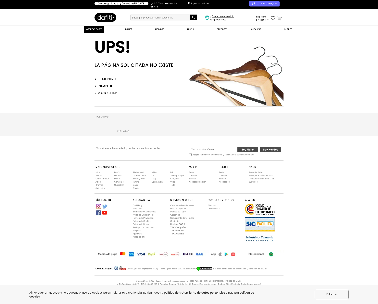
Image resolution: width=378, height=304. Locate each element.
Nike (97, 172)
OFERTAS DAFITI (94, 29)
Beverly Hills (139, 178)
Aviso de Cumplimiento (144, 215)
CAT (154, 175)
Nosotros (137, 208)
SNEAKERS (255, 29)
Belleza (192, 178)
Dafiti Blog (137, 205)
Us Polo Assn (139, 175)
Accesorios (224, 182)
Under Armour (102, 178)
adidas (98, 175)
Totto (172, 185)
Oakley (136, 188)
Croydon (174, 178)
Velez (172, 182)
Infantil (104, 86)
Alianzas (212, 205)
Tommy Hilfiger (177, 175)
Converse (119, 182)
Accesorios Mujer (197, 182)
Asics (98, 182)
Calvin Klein (157, 182)
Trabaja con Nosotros (143, 227)
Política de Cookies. (142, 221)
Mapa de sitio (139, 237)
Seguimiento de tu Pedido (182, 218)
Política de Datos (141, 224)
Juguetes (253, 182)
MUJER (128, 29)
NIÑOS (190, 29)
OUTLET (288, 29)
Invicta (136, 182)
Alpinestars (100, 188)
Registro (137, 230)
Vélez (154, 172)
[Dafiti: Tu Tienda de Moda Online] (105, 17)
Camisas (193, 175)
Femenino (106, 79)
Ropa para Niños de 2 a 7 (261, 175)
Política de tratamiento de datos (240, 154)
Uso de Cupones (178, 208)
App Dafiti (137, 233)
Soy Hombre (270, 149)
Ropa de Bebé (255, 172)
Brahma (99, 185)
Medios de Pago (178, 211)
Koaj (154, 178)
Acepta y (224, 154)
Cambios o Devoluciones (182, 205)
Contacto (174, 221)
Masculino (107, 93)
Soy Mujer (247, 149)
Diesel (117, 178)
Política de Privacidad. (143, 218)
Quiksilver (119, 185)
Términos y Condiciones (144, 211)
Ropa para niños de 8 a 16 (261, 178)
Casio (135, 185)
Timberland (138, 172)
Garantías (175, 215)
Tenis (191, 172)
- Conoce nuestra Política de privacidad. (204, 281)
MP (171, 172)
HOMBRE (159, 29)
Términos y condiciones (211, 154)
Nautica (117, 175)
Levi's (117, 172)
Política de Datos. (233, 281)
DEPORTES (222, 29)
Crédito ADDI (214, 208)
